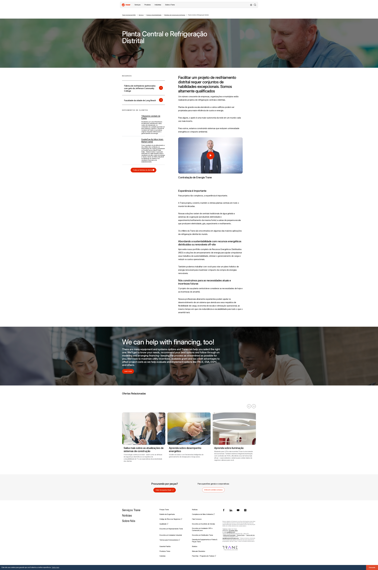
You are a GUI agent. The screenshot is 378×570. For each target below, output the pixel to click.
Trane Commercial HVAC (129, 15)
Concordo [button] (372, 567)
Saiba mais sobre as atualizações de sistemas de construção (144, 449)
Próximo (254, 406)
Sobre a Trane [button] (170, 5)
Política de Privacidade (229, 535)
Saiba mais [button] (55, 567)
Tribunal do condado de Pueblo (150, 117)
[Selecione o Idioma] (251, 5)
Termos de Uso (250, 535)
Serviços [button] (137, 5)
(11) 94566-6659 (233, 530)
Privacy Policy (241, 535)
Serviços (141, 15)
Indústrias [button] (158, 5)
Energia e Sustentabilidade (153, 15)
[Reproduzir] (210, 155)
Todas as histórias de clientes (143, 170)
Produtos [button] (147, 5)
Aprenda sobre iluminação (229, 447)
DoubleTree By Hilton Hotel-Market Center (152, 140)
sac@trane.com (231, 532)
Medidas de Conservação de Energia (174, 15)
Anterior (249, 406)
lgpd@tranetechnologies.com (230, 538)
